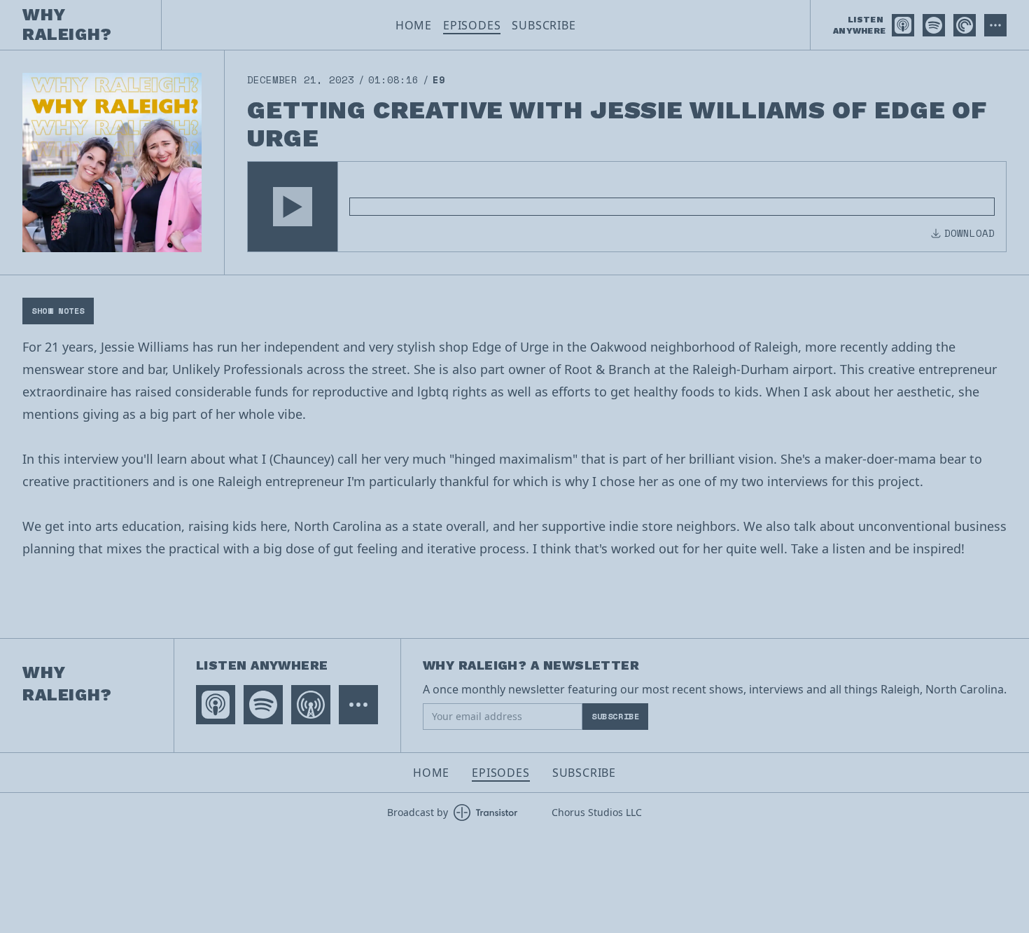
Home (414, 25)
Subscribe (543, 25)
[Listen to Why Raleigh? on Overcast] (310, 704)
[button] (292, 206)
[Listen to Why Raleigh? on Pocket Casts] (964, 25)
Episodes (471, 25)
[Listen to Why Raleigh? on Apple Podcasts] (903, 25)
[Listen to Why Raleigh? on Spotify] (934, 25)
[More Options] (995, 25)
